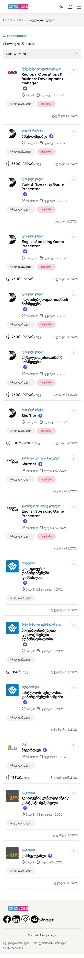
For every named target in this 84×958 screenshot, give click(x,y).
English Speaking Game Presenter (43, 243)
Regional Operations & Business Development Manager (42, 78)
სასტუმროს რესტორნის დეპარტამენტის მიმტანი (42, 694)
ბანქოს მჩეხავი (34, 136)
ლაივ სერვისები (32, 130)
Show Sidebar (17, 35)
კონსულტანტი (34, 855)
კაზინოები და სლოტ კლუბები (41, 458)
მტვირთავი (31, 750)
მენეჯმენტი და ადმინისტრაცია (41, 69)
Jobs (20, 20)
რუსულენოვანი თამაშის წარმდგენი (42, 359)
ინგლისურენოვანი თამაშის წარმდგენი (45, 301)
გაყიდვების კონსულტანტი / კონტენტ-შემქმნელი (45, 800)
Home (7, 20)
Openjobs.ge (47, 935)
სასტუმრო (28, 563)
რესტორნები (30, 687)
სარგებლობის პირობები (49, 942)
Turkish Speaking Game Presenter (43, 186)
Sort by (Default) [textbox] (17, 54)
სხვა (24, 744)
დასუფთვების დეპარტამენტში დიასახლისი (35, 573)
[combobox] (42, 54)
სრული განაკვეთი (20, 103)
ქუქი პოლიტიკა (13, 947)
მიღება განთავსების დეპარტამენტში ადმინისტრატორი (39, 634)
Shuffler (29, 415)
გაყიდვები (28, 792)
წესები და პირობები (16, 942)
